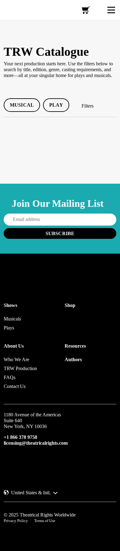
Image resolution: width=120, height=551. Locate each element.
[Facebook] (18, 462)
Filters (88, 105)
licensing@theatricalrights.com (36, 443)
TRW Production (20, 368)
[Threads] (28, 462)
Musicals (12, 318)
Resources (75, 346)
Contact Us (15, 386)
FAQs (9, 377)
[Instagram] (7, 462)
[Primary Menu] (111, 10)
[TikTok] (49, 462)
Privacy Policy (16, 520)
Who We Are (16, 359)
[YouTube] (38, 462)
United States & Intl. (31, 492)
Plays (9, 327)
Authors (73, 359)
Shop (70, 305)
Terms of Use (44, 520)
